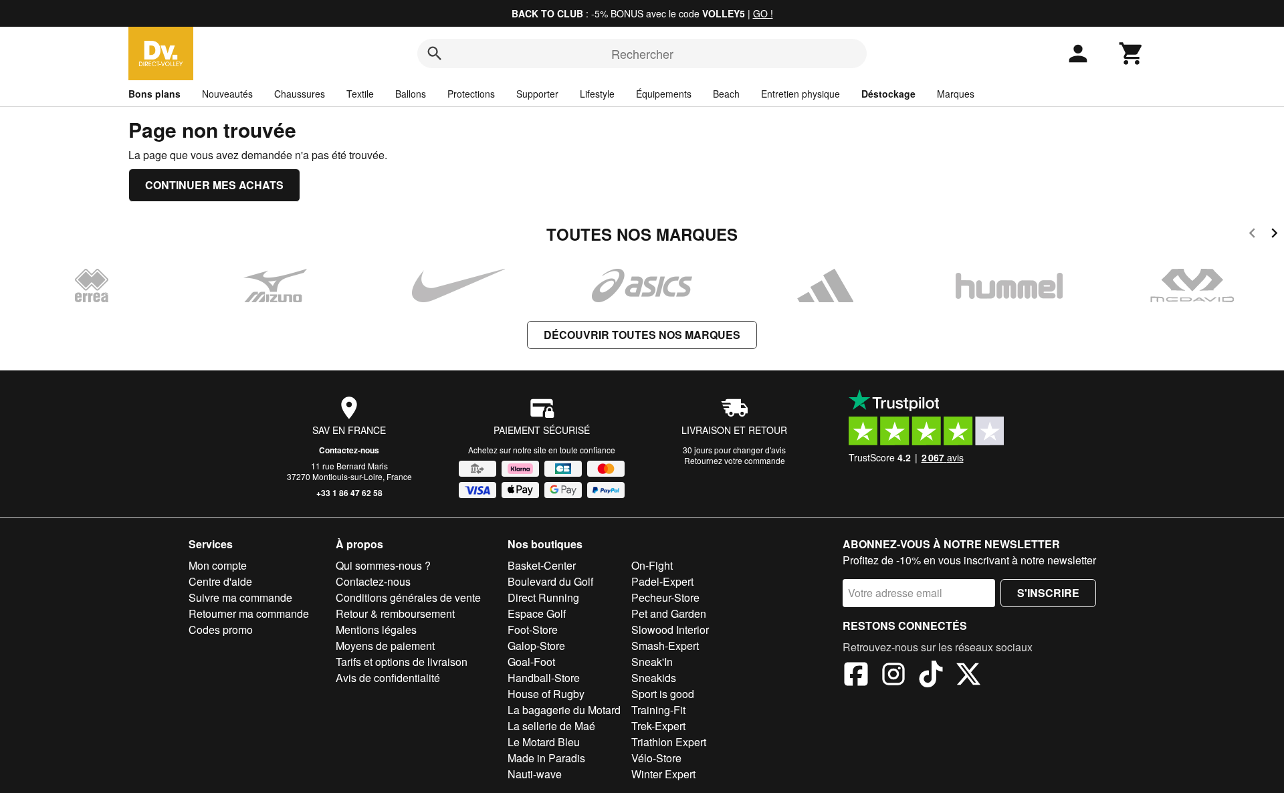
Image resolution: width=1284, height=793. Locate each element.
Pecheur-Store (665, 597)
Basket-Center (542, 565)
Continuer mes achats (214, 185)
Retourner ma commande (249, 613)
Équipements (663, 93)
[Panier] (1131, 53)
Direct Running (543, 597)
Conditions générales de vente (408, 597)
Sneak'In (652, 661)
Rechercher (642, 53)
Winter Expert (663, 774)
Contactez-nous (349, 450)
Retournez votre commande (734, 460)
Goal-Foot (531, 661)
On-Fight (652, 565)
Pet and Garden (668, 613)
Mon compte (218, 565)
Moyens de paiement (385, 645)
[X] (968, 676)
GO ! (763, 13)
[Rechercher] (434, 53)
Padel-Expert (662, 581)
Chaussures (299, 93)
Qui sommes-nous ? (383, 565)
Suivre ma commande (240, 597)
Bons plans (154, 93)
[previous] (1252, 235)
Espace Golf (537, 613)
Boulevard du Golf (550, 581)
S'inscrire (1048, 592)
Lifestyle (597, 93)
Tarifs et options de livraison (401, 661)
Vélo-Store (656, 758)
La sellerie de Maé (551, 725)
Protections (471, 93)
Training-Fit (658, 709)
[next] (1274, 235)
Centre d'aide (220, 581)
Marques (955, 93)
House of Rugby (546, 693)
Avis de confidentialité (388, 677)
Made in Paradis (546, 758)
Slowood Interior (670, 629)
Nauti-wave (535, 774)
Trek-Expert (658, 725)
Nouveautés (227, 93)
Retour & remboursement (395, 613)
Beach (726, 93)
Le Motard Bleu (544, 742)
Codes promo (221, 629)
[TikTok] (931, 676)
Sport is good (662, 693)
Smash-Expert (665, 645)
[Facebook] (856, 676)
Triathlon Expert (668, 742)
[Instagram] (893, 676)
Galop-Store (536, 645)
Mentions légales (376, 629)
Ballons (410, 93)
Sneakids (653, 677)
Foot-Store (533, 629)
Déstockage (888, 93)
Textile (360, 93)
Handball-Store (544, 677)
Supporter (537, 93)
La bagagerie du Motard (564, 709)
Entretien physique (800, 93)
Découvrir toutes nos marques (642, 334)
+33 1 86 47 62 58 (349, 493)
